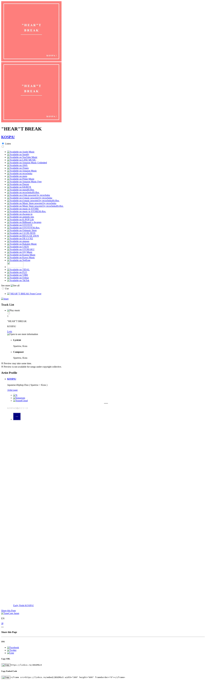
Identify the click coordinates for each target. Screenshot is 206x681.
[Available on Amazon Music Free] (24, 181)
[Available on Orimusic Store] (22, 230)
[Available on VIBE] (17, 275)
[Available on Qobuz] (18, 277)
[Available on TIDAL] (18, 269)
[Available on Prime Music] (20, 179)
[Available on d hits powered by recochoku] (28, 195)
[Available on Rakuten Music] (22, 244)
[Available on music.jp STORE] (23, 208)
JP (2, 623)
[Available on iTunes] (18, 168)
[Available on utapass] (18, 241)
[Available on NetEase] (18, 260)
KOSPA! (8, 137)
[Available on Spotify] (18, 154)
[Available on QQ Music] (19, 252)
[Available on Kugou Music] (21, 255)
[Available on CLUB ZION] (21, 233)
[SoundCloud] (20, 400)
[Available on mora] (17, 176)
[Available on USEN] (18, 246)
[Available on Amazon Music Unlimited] (27, 162)
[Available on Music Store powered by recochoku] (31, 203)
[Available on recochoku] (19, 173)
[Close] (2, 627)
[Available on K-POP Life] (20, 219)
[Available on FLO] (17, 272)
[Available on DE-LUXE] (20, 238)
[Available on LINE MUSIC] (21, 160)
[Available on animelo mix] (20, 217)
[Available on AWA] (17, 165)
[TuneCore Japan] (10, 613)
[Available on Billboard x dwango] (24, 222)
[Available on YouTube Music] (22, 157)
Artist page (12, 390)
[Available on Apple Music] (21, 151)
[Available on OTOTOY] (20, 225)
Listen (8, 143)
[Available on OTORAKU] (21, 249)
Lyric (9, 331)
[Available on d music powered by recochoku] (29, 198)
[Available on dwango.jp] (19, 214)
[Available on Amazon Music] (22, 170)
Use (7, 288)
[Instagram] (19, 398)
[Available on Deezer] (18, 184)
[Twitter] (15, 395)
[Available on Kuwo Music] (21, 257)
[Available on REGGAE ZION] (23, 236)
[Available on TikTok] (18, 280)
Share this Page (8, 610)
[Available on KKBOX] (19, 187)
